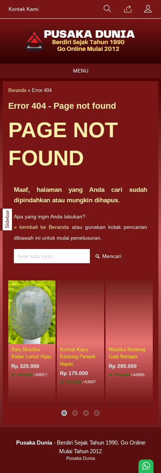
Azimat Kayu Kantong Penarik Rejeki (78, 356)
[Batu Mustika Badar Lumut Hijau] (31, 312)
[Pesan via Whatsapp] (127, 9)
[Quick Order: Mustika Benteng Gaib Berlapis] (148, 338)
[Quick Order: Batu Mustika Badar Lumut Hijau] (51, 338)
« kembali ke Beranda (41, 227)
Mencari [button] (111, 256)
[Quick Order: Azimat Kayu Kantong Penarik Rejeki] (99, 338)
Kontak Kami (24, 9)
